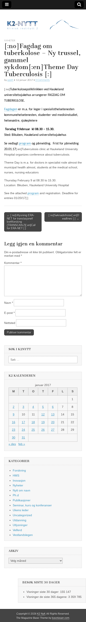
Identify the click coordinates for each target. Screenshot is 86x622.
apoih (10, 79)
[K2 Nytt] (43, 20)
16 (13, 422)
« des (12, 444)
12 (43, 414)
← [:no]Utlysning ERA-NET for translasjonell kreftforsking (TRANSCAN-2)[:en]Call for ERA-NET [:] (21, 222)
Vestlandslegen (23, 535)
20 (52, 422)
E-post (9, 312)
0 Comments (42, 79)
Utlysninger (20, 525)
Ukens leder (21, 510)
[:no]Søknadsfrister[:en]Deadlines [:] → (64, 217)
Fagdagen (10, 109)
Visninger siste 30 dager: (43, 591)
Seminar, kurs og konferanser (32, 505)
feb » (21, 444)
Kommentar (13, 263)
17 (23, 422)
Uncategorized (22, 515)
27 (52, 429)
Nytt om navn (21, 490)
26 (43, 429)
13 (52, 414)
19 (43, 422)
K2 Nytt (41, 613)
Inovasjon (19, 480)
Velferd (17, 530)
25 (33, 429)
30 (13, 437)
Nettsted (9, 323)
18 (33, 422)
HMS (16, 475)
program (25, 143)
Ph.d (16, 495)
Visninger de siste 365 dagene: (47, 596)
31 (23, 437)
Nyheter (9, 40)
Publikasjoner (21, 500)
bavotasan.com (60, 618)
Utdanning (19, 520)
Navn (8, 302)
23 (13, 429)
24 (23, 429)
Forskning (19, 470)
